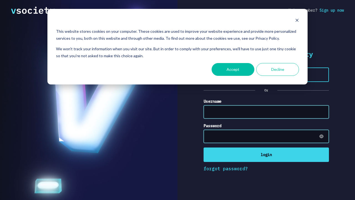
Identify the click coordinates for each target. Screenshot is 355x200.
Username (212, 101)
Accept (233, 69)
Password (212, 125)
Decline (277, 69)
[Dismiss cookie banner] (297, 21)
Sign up (332, 10)
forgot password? (226, 168)
